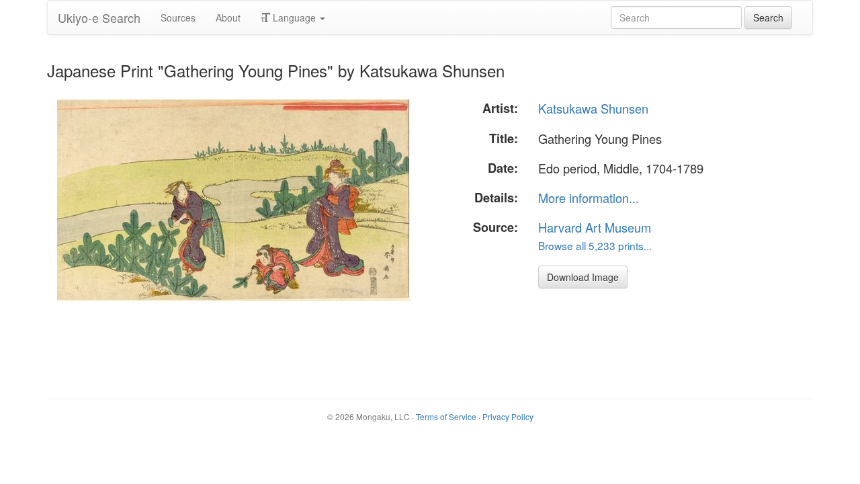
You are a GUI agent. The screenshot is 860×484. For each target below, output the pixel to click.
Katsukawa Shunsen (593, 108)
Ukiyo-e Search (99, 17)
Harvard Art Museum (594, 227)
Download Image (583, 277)
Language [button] (294, 17)
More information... (588, 197)
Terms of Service (446, 416)
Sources (178, 17)
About (228, 17)
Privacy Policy (507, 416)
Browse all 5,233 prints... (595, 245)
